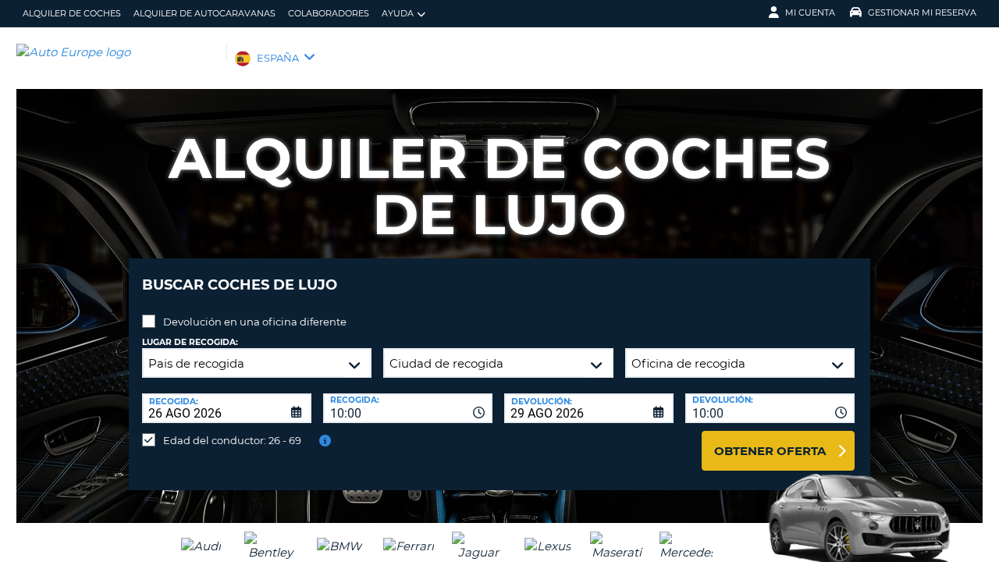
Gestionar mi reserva (922, 12)
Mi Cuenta (810, 12)
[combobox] (408, 408)
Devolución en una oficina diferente (255, 321)
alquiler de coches (72, 13)
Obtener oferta (770, 450)
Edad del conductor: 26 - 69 (232, 440)
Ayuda (398, 13)
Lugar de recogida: (190, 342)
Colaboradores (328, 13)
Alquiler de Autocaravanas (204, 13)
